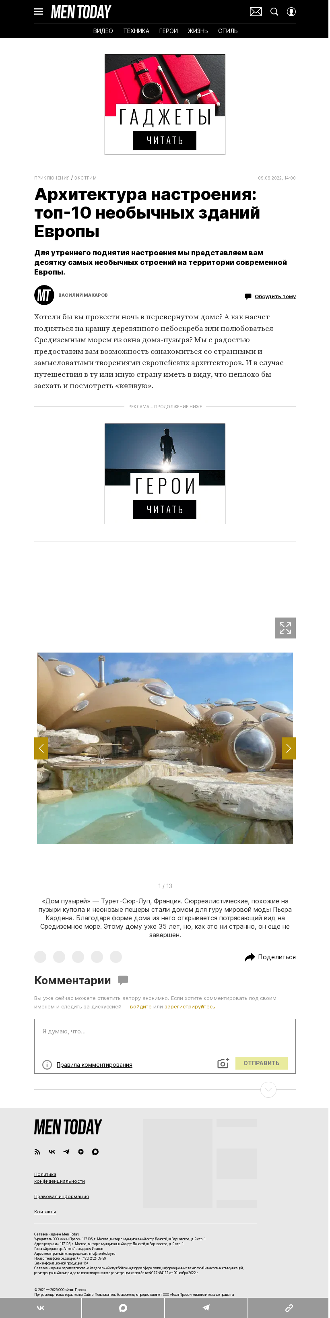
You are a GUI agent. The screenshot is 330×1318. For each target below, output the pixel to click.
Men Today (81, 11)
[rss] (37, 1152)
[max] (95, 1152)
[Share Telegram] (206, 1308)
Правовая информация (61, 1196)
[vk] (52, 1152)
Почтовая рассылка (256, 11)
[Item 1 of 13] (165, 748)
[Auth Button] (291, 11)
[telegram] (66, 1152)
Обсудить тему (275, 296)
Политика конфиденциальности (59, 1177)
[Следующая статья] (165, 1090)
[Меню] (38, 11)
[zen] (81, 1152)
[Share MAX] (122, 1308)
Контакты (45, 1212)
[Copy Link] (289, 1308)
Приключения (52, 178)
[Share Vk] (40, 1308)
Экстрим (85, 178)
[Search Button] (274, 11)
